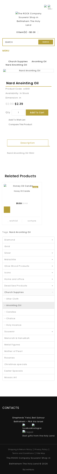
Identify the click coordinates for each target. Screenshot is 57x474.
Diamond (28, 239)
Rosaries (9, 357)
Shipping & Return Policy (20, 449)
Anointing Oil (39, 61)
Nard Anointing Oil (16, 64)
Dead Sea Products (28, 285)
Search (45, 42)
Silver (28, 252)
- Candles (10, 311)
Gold (7, 246)
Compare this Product (20, 124)
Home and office (28, 279)
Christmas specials (15, 364)
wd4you (30, 469)
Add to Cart (37, 112)
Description (28, 142)
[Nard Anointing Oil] (28, 70)
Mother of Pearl (13, 351)
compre (32, 220)
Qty (8, 112)
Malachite (28, 259)
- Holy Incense (13, 324)
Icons (28, 272)
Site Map (40, 453)
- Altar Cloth (11, 298)
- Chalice (9, 318)
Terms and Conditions (23, 453)
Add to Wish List (17, 119)
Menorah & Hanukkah (17, 338)
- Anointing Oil (12, 305)
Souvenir (28, 331)
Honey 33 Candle (22, 191)
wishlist (14, 220)
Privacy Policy (41, 449)
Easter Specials (13, 370)
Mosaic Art (10, 377)
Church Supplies (18, 61)
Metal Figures (12, 344)
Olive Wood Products (28, 266)
